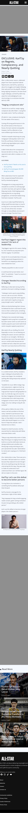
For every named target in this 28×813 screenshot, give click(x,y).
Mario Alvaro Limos (7, 73)
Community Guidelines (6, 795)
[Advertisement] (14, 20)
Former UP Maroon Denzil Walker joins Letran (11, 689)
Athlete (4, 54)
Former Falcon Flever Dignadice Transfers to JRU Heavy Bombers (12, 714)
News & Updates (11, 683)
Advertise (2, 783)
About (1, 780)
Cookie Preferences (5, 801)
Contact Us (3, 789)
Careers (2, 786)
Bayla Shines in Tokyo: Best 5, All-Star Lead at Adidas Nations (12, 739)
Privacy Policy (3, 798)
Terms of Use (3, 805)
